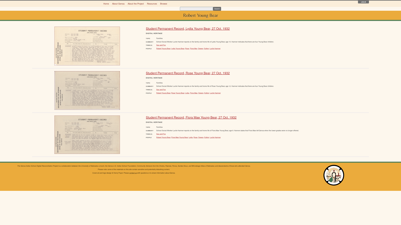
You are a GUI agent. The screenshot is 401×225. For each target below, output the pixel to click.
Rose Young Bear (177, 93)
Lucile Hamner (215, 48)
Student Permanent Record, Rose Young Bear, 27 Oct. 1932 (188, 73)
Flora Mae (193, 93)
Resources (152, 3)
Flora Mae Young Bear (179, 137)
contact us (133, 173)
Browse (163, 3)
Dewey (200, 48)
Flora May (193, 48)
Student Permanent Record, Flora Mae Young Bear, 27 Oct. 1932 (191, 117)
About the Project (136, 3)
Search (217, 9)
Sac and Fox (161, 45)
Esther (206, 48)
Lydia (187, 93)
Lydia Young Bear (177, 48)
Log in (363, 2)
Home (106, 3)
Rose (187, 48)
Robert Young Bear (163, 48)
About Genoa (118, 3)
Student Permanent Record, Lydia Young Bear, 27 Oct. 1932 (188, 28)
